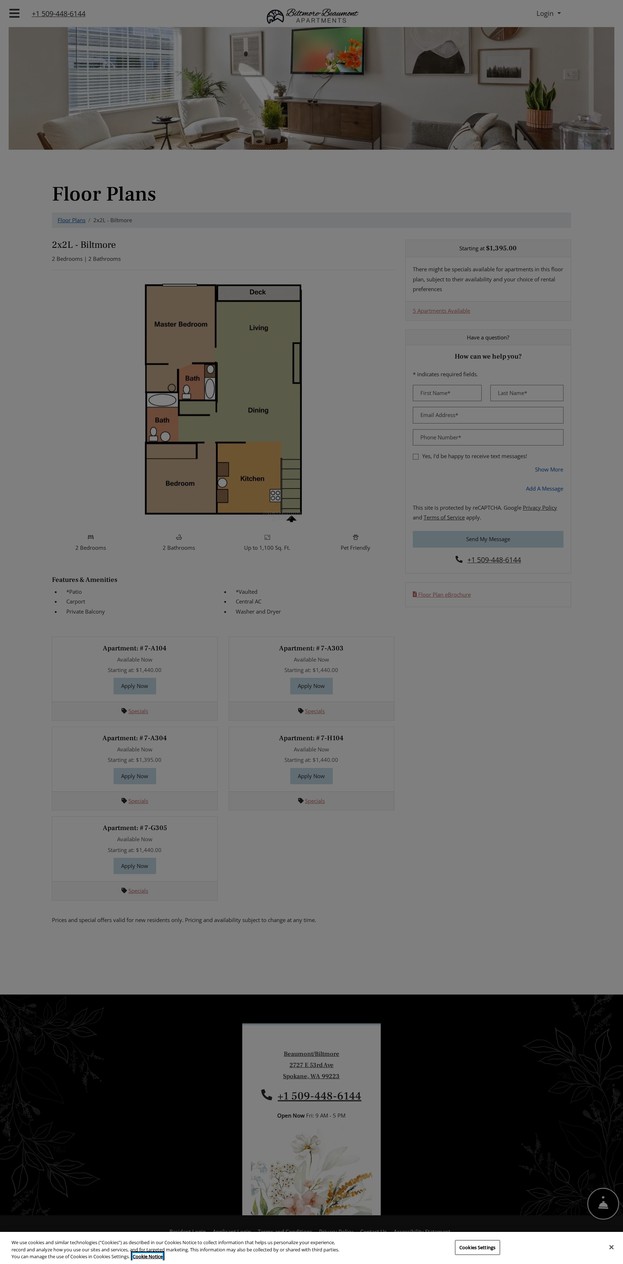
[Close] (611, 1247)
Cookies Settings (477, 1247)
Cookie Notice (148, 1256)
